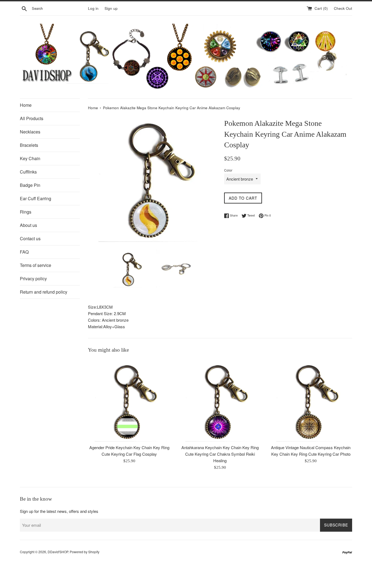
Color (228, 170)
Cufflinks (28, 172)
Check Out (343, 8)
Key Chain (30, 158)
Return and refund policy (43, 292)
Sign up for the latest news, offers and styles (59, 511)
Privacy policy (33, 278)
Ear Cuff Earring (35, 198)
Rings (25, 212)
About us (28, 225)
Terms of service (35, 265)
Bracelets (29, 145)
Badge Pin (30, 185)
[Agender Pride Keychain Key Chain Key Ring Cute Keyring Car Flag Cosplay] (129, 400)
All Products (31, 118)
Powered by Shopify (84, 551)
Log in (93, 8)
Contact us (30, 238)
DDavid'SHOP (58, 551)
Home (26, 105)
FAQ (24, 252)
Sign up (111, 8)
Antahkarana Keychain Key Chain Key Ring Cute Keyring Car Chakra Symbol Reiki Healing (220, 454)
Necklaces (30, 132)
